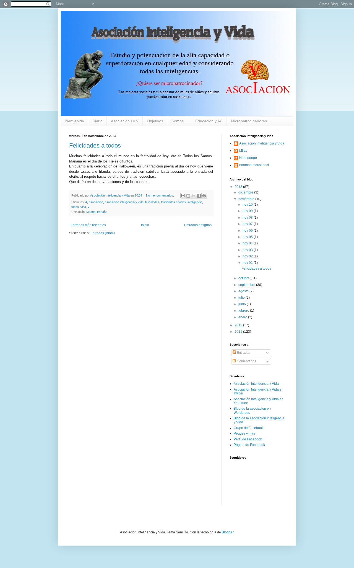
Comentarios (246, 361)
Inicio (145, 225)
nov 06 (248, 231)
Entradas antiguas (198, 225)
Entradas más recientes (88, 225)
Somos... (179, 121)
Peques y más (244, 433)
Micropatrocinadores (249, 121)
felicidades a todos (173, 202)
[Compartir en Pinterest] (204, 195)
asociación (96, 202)
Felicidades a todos (95, 145)
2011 (239, 332)
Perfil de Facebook (248, 439)
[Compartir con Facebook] (199, 195)
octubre (244, 278)
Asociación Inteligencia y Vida (261, 143)
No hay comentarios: (160, 195)
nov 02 (248, 256)
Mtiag (243, 151)
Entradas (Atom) (102, 233)
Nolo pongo (248, 158)
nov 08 (248, 218)
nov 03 (248, 250)
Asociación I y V (125, 121)
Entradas (243, 353)
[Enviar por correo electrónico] (183, 195)
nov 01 (248, 263)
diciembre (246, 192)
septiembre (247, 285)
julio (242, 298)
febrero (244, 311)
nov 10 (248, 204)
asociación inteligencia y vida (124, 202)
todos (75, 206)
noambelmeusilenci (254, 165)
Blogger (227, 532)
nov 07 (248, 224)
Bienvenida (74, 121)
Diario (97, 121)
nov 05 (248, 237)
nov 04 (248, 243)
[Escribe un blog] (188, 195)
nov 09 (248, 211)
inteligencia (195, 202)
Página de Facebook (249, 445)
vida (83, 206)
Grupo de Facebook (249, 428)
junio (242, 304)
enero (243, 317)
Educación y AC (209, 121)
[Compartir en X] (193, 195)
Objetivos (155, 121)
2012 (239, 325)
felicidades (152, 202)
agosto (243, 291)
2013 (239, 187)
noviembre (246, 199)
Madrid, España (96, 211)
